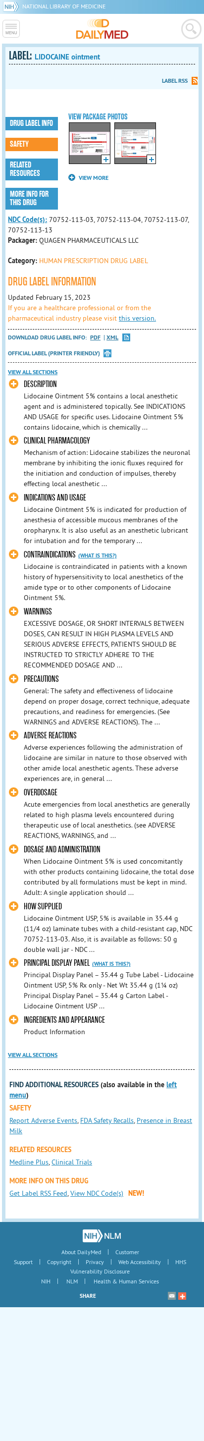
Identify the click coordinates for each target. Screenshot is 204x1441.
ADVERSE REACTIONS (50, 735)
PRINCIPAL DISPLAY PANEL (57, 963)
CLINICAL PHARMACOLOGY (57, 441)
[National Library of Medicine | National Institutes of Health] (102, 1235)
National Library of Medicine (63, 6)
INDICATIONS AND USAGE (55, 498)
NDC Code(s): (27, 219)
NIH (46, 1281)
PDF (95, 337)
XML (112, 337)
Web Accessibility (139, 1262)
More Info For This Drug (29, 198)
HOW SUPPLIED (43, 906)
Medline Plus (29, 1162)
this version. (137, 318)
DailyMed (102, 29)
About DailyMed (81, 1252)
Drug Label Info (31, 123)
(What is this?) (97, 555)
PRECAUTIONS (41, 679)
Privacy (95, 1262)
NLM (72, 1281)
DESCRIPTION (40, 384)
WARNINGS (38, 612)
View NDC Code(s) (96, 1193)
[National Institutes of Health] (12, 6)
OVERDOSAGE (40, 792)
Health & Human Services (126, 1281)
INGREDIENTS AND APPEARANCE (64, 1020)
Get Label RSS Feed (38, 1193)
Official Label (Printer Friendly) (54, 353)
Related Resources (25, 169)
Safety (19, 144)
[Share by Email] (172, 1296)
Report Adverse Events (43, 1120)
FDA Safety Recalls (107, 1120)
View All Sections (32, 372)
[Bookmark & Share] (182, 1296)
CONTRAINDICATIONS (50, 555)
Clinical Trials (71, 1162)
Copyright (59, 1262)
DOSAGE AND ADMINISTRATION (62, 849)
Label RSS (175, 81)
